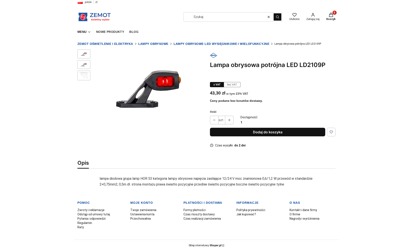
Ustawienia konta (142, 214)
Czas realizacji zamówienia (202, 218)
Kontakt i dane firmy (303, 210)
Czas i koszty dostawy (199, 214)
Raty (80, 227)
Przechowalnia (140, 218)
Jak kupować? (246, 214)
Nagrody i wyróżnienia (304, 218)
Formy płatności (194, 210)
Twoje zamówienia (143, 210)
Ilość (213, 111)
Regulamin (84, 223)
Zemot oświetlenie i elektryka (105, 44)
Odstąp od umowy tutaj (93, 214)
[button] (277, 17)
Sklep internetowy (205, 245)
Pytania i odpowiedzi (91, 218)
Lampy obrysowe (153, 44)
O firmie (295, 214)
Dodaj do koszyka (267, 132)
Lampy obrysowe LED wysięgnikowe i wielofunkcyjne (222, 44)
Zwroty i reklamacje (91, 210)
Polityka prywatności (250, 210)
